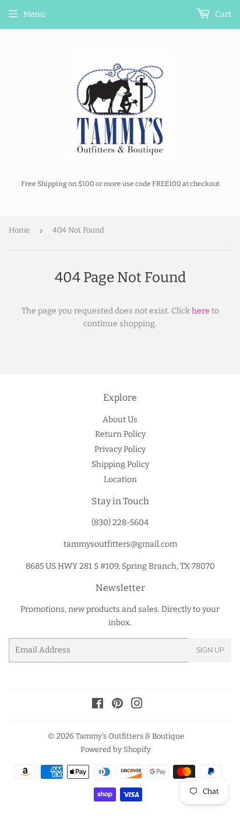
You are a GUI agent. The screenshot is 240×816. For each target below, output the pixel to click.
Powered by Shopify (115, 749)
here (201, 311)
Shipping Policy (120, 464)
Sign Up (210, 650)
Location (120, 479)
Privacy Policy (120, 449)
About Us (120, 420)
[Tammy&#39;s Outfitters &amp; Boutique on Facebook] (97, 705)
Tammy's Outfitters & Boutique (130, 736)
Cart (222, 14)
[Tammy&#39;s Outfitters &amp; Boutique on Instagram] (137, 705)
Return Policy (120, 434)
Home (19, 230)
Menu (34, 14)
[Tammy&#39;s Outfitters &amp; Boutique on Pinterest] (117, 705)
